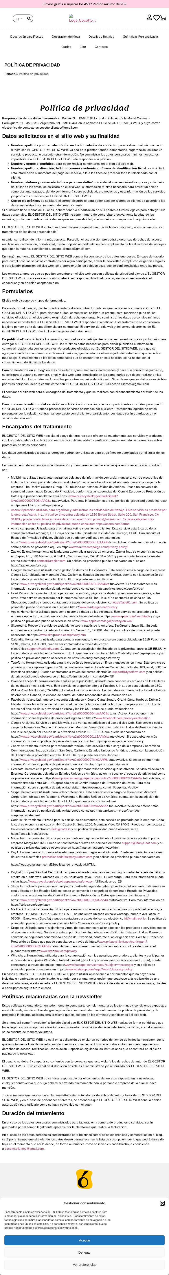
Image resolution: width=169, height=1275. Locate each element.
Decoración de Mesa (66, 36)
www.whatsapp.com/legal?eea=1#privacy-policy (99, 969)
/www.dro (46, 951)
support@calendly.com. (43, 648)
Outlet (66, 46)
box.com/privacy (65, 951)
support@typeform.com (128, 672)
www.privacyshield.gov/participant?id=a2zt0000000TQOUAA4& (64, 900)
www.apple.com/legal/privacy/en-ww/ (106, 621)
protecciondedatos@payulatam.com (67, 857)
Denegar (84, 1252)
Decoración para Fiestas (26, 36)
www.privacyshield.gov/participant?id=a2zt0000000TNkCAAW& (64, 759)
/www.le (84, 607)
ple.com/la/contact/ (137, 616)
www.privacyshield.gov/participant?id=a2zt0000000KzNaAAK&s (64, 806)
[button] (162, 1203)
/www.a (75, 547)
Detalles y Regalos (101, 36)
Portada (9, 74)
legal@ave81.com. (125, 602)
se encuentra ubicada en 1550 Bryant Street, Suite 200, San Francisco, (104, 514)
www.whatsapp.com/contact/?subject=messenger (99, 964)
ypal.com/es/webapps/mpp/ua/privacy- (67, 881)
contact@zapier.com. (51, 561)
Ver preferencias (84, 1264)
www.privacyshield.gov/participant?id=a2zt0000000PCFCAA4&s (98, 778)
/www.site (45, 635)
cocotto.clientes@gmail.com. (25, 1148)
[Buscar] (29, 18)
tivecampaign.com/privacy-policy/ (105, 547)
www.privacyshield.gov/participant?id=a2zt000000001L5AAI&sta (64, 584)
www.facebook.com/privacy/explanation (123, 718)
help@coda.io (61, 829)
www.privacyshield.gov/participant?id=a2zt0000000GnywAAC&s (64, 713)
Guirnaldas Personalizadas (141, 36)
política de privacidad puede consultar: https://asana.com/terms (85, 524)
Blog (83, 46)
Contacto (101, 46)
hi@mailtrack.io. (135, 918)
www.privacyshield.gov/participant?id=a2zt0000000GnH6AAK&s (64, 542)
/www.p (34, 881)
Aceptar (84, 1240)
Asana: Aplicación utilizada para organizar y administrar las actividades (60, 510)
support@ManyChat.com (140, 843)
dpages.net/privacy (104, 607)
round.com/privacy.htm (70, 635)
